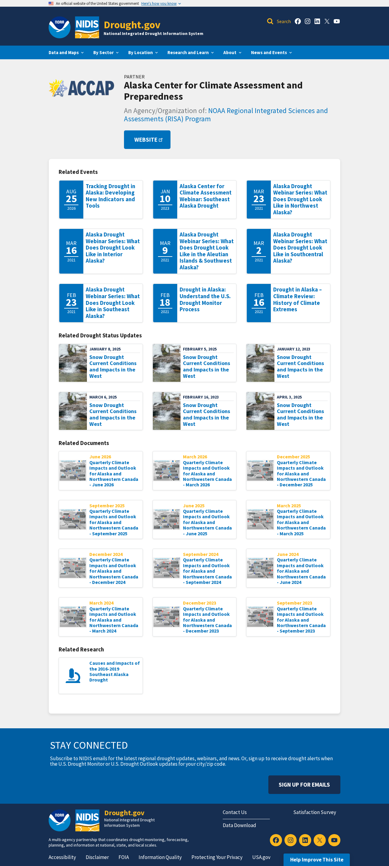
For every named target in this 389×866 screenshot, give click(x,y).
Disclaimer (97, 857)
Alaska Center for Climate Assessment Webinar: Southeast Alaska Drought (206, 196)
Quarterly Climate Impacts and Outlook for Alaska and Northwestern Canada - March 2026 (207, 473)
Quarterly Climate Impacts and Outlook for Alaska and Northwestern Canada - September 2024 (207, 571)
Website (145, 139)
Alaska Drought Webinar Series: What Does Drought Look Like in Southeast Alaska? (113, 302)
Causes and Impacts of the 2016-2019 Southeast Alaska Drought (114, 671)
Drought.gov (132, 24)
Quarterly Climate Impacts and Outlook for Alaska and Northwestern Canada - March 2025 (301, 522)
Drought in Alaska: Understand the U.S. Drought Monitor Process (205, 299)
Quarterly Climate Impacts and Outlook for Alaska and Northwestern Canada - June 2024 (301, 571)
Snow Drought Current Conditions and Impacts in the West (112, 366)
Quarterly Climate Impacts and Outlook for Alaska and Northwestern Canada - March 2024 (113, 620)
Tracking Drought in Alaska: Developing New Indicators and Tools (110, 196)
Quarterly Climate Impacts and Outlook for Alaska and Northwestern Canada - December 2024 (113, 571)
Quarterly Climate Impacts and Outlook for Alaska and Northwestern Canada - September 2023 (301, 620)
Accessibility (62, 857)
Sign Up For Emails (304, 784)
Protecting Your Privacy (217, 857)
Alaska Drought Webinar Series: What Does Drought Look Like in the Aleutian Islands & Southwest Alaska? (207, 251)
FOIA (124, 857)
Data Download (239, 825)
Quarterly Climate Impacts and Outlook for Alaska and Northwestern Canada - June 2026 (113, 473)
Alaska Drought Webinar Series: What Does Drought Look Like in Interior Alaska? (113, 247)
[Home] (87, 27)
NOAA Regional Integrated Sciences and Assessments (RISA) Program (226, 114)
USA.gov (261, 857)
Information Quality (160, 857)
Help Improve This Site (316, 859)
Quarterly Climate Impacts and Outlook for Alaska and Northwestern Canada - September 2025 (113, 522)
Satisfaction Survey (314, 812)
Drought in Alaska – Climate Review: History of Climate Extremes (297, 299)
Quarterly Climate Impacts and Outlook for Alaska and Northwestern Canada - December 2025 (301, 473)
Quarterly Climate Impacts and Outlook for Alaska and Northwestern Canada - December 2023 (207, 620)
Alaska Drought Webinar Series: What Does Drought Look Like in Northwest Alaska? (300, 199)
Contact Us (235, 812)
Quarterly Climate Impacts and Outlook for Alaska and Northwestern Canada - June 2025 (207, 522)
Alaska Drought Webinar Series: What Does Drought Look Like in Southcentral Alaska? (300, 247)
